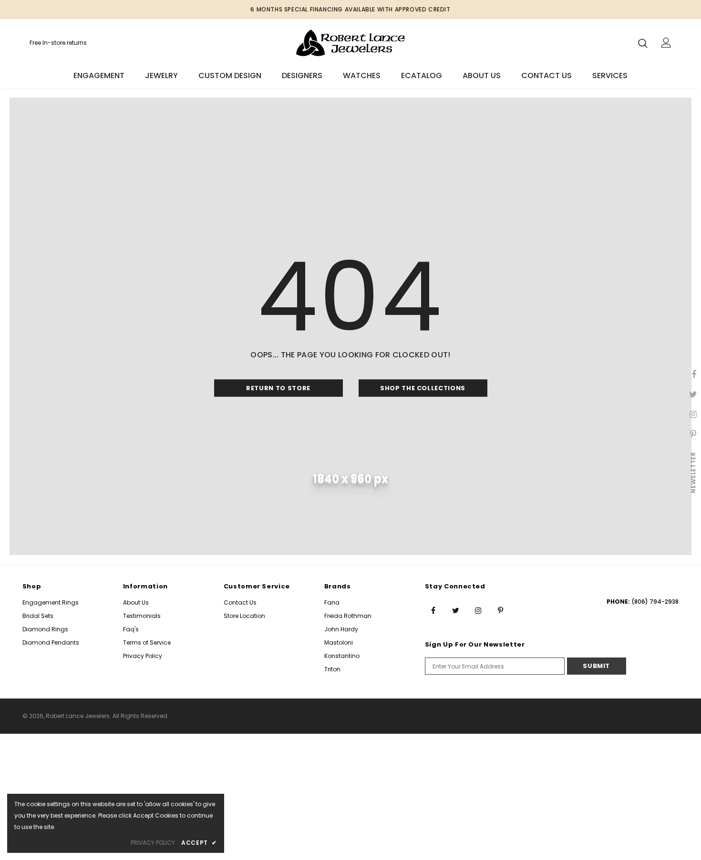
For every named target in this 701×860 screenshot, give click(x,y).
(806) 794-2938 (655, 601)
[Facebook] (433, 609)
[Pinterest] (500, 609)
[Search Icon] (643, 43)
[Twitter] (455, 609)
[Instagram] (478, 609)
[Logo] (350, 43)
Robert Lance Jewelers (78, 716)
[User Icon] (666, 42)
